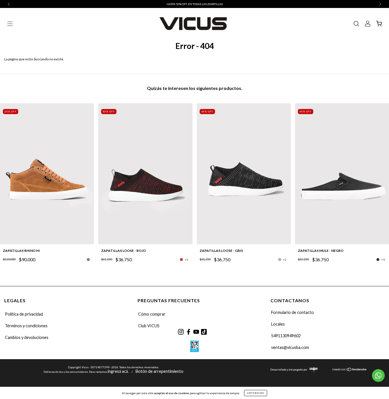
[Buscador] (356, 24)
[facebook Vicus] (188, 332)
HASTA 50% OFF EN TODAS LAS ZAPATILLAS (195, 4)
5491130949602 (286, 335)
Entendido (255, 393)
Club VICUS (148, 325)
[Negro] (377, 259)
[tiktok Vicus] (204, 332)
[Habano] (88, 259)
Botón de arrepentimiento (159, 371)
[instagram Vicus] (181, 332)
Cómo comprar (151, 314)
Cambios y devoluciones (26, 337)
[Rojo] (181, 259)
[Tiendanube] (349, 369)
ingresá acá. (118, 371)
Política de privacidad (24, 314)
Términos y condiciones (26, 325)
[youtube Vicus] (196, 332)
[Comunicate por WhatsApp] (378, 375)
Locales (278, 324)
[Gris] (279, 259)
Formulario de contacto (292, 312)
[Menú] (10, 24)
